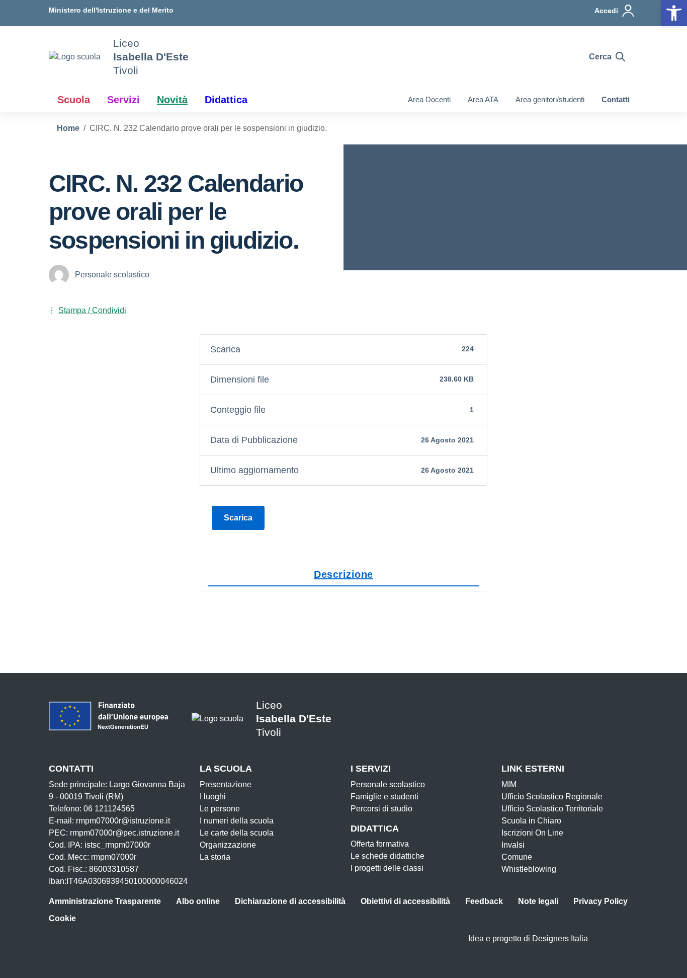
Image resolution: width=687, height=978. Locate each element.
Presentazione (225, 784)
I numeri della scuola (237, 820)
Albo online (198, 901)
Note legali (538, 901)
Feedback (484, 901)
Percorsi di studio (381, 808)
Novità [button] (172, 99)
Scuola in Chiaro (531, 820)
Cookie (62, 918)
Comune (516, 857)
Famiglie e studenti (384, 796)
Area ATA (483, 99)
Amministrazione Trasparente (105, 901)
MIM (509, 784)
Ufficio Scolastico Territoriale (552, 808)
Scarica (238, 517)
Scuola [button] (73, 99)
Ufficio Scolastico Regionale (552, 796)
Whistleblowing (528, 869)
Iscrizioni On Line (532, 833)
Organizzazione (228, 845)
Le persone (220, 808)
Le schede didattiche (387, 856)
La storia (215, 857)
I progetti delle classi (387, 868)
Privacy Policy (600, 901)
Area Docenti (429, 99)
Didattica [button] (226, 99)
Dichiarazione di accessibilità (290, 901)
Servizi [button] (123, 99)
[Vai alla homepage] (75, 56)
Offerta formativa (380, 844)
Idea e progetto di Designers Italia (528, 938)
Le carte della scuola (237, 833)
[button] (674, 13)
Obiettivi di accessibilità (405, 901)
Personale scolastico (388, 784)
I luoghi (213, 796)
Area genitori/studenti (550, 99)
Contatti (616, 99)
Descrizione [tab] (343, 574)
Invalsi (513, 845)
